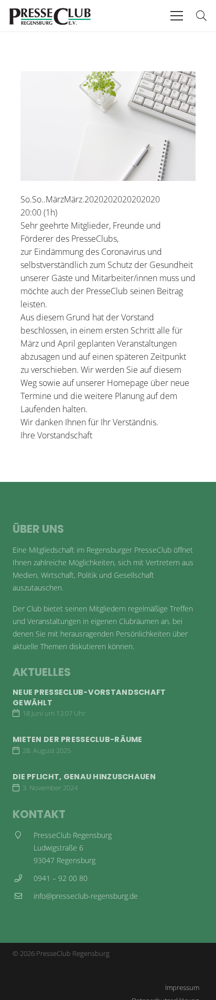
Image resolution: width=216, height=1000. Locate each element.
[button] (177, 15)
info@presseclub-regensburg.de (86, 896)
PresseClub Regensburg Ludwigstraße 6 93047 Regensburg (73, 847)
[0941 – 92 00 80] (23, 878)
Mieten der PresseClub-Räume (78, 739)
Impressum (182, 987)
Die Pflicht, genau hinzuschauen (84, 776)
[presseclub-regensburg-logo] (50, 16)
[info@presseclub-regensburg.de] (23, 896)
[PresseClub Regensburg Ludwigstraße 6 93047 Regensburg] (23, 848)
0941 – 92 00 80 (61, 878)
